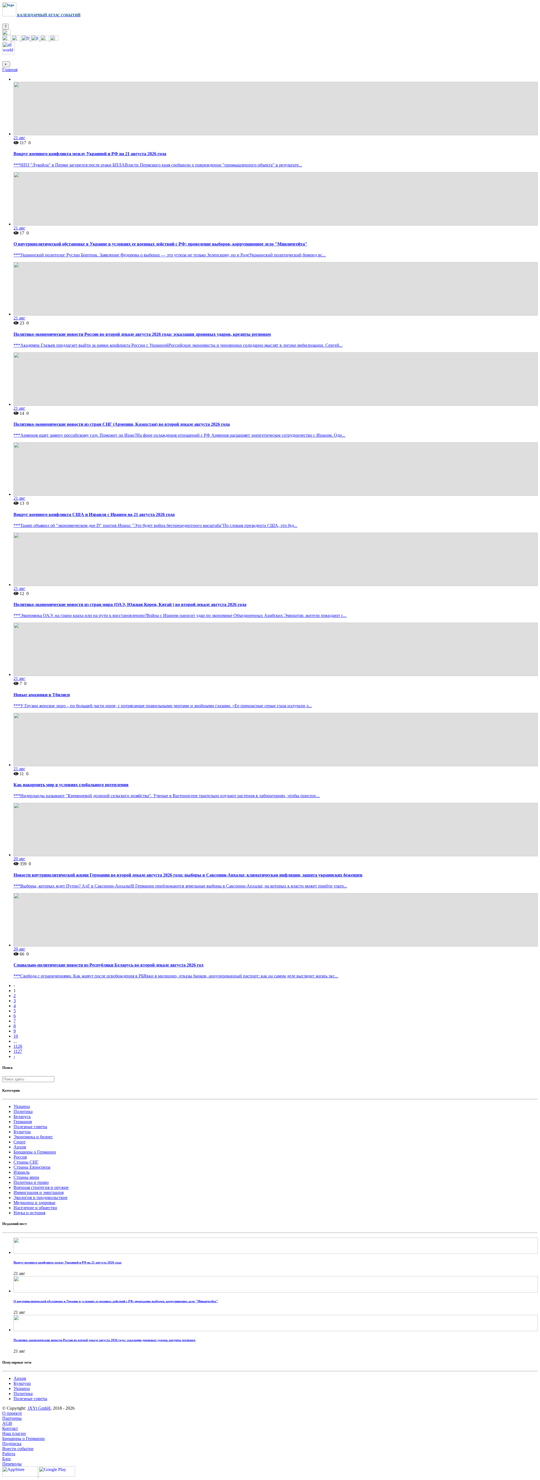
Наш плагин (14, 1433)
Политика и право (31, 1182)
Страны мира (26, 1177)
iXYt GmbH (39, 1408)
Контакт (10, 1428)
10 (16, 1036)
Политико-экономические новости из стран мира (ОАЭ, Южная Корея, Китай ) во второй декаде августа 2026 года (130, 604)
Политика (23, 1111)
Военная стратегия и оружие (41, 1187)
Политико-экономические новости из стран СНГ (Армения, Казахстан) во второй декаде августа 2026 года (122, 424)
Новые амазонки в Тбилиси (42, 694)
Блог (6, 1458)
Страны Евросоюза (32, 1167)
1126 (18, 1046)
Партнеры (12, 1418)
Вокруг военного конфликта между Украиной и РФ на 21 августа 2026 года (90, 153)
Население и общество (35, 1207)
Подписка (11, 1443)
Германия (23, 1121)
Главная (9, 69)
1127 (18, 1051)
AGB (7, 1423)
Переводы (12, 1463)
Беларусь (22, 1116)
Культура (22, 1131)
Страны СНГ (26, 1162)
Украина (22, 1106)
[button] (6, 33)
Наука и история (29, 1212)
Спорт (20, 1141)
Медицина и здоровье (34, 1202)
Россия (20, 1157)
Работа (8, 1453)
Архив (20, 1147)
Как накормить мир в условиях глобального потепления (71, 784)
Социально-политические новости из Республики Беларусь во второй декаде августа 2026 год (108, 965)
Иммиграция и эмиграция (39, 1192)
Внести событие (17, 1448)
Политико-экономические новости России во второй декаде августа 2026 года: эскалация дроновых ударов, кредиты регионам (142, 334)
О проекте (12, 1413)
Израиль (22, 1172)
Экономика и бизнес (33, 1136)
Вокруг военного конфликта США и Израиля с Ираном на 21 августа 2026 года (94, 514)
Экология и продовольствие (41, 1197)
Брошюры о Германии (35, 1152)
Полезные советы (30, 1126)
